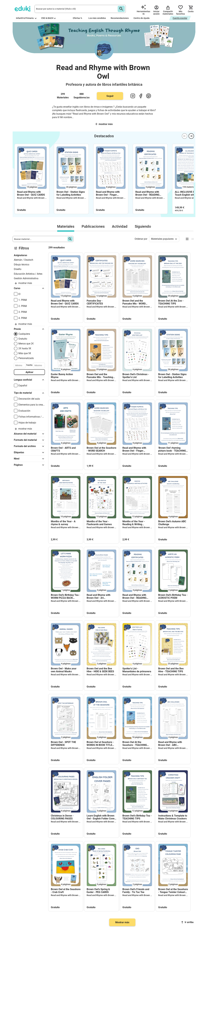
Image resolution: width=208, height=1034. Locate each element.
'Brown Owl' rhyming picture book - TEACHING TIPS (172, 449)
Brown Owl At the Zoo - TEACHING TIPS (170, 302)
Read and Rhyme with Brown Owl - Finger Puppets (108, 193)
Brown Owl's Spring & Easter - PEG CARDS (98, 891)
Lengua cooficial (23, 379)
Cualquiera (24, 333)
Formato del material (25, 439)
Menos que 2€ (26, 343)
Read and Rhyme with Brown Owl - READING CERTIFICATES (147, 193)
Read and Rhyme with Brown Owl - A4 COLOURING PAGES (98, 596)
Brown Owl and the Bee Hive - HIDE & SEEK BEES (100, 670)
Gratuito (22, 338)
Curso (17, 288)
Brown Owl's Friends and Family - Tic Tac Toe (135, 891)
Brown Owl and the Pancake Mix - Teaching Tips (100, 376)
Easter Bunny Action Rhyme (62, 376)
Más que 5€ (24, 353)
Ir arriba (189, 922)
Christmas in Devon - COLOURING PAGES (62, 817)
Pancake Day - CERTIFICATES (95, 302)
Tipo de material (23, 392)
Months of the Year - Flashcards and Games (99, 523)
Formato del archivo (25, 446)
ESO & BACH (47, 18)
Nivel (16, 458)
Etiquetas (19, 452)
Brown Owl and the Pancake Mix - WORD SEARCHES (134, 302)
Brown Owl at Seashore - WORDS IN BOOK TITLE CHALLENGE (100, 743)
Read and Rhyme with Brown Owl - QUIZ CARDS (31, 193)
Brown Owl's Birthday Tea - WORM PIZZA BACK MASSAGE (65, 596)
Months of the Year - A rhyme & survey (63, 523)
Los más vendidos (97, 18)
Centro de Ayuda (142, 18)
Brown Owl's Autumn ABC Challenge (172, 523)
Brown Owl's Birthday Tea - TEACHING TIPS (137, 817)
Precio (17, 329)
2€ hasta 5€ (24, 348)
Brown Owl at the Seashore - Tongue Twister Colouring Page (173, 891)
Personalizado (26, 358)
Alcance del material (25, 433)
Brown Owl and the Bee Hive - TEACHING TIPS (171, 670)
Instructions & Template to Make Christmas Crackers (172, 817)
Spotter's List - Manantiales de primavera (136, 670)
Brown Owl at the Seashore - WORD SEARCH (101, 449)
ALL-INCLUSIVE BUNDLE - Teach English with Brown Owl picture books (189, 193)
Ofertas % (77, 18)
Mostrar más (122, 922)
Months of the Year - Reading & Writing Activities (133, 523)
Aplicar (29, 372)
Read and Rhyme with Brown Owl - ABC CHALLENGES (170, 743)
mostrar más (106, 124)
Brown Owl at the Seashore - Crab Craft (66, 891)
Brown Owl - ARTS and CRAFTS (63, 449)
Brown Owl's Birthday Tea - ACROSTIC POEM (172, 596)
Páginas (18, 464)
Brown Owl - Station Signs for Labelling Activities (70, 193)
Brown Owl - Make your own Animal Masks (63, 670)
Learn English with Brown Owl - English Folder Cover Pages (101, 817)
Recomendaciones (120, 18)
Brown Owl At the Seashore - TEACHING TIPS (134, 743)
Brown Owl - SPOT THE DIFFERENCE (63, 743)
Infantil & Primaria (25, 18)
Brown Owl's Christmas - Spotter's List (135, 376)
